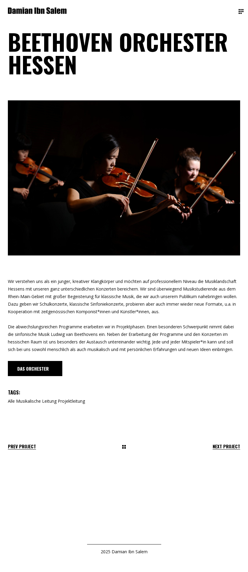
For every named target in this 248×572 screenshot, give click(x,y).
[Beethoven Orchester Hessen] (124, 177)
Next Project (226, 446)
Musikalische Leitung (36, 401)
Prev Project (22, 446)
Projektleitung (71, 401)
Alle (11, 401)
